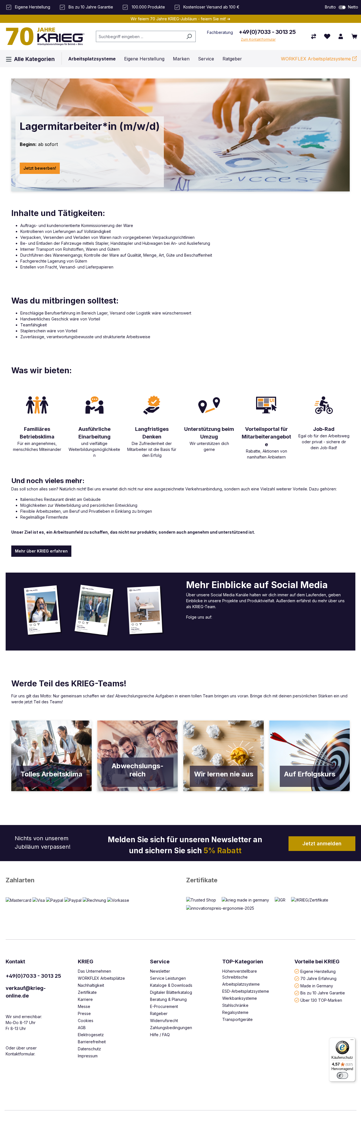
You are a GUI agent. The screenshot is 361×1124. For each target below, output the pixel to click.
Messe (84, 1006)
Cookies (85, 1020)
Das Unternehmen (94, 971)
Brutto (330, 7)
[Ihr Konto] (340, 36)
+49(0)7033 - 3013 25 (267, 32)
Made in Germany (316, 985)
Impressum (88, 1055)
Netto (353, 7)
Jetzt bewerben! (39, 168)
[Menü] (352, 1041)
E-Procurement (164, 1006)
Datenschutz (89, 1048)
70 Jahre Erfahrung (318, 978)
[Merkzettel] (327, 36)
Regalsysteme (235, 1012)
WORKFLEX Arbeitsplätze (101, 978)
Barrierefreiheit (92, 1041)
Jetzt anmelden (322, 843)
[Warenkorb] (354, 36)
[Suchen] (189, 36)
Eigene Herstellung (318, 971)
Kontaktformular (20, 1053)
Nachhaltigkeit (91, 985)
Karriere (85, 999)
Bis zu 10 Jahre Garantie (322, 992)
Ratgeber (159, 1013)
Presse (84, 1013)
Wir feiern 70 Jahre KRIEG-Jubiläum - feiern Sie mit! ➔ (180, 18)
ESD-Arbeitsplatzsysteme (245, 991)
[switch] (342, 7)
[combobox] (139, 36)
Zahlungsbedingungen (171, 1027)
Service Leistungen (168, 978)
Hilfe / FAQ (160, 1034)
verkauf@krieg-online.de (26, 992)
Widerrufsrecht (164, 1020)
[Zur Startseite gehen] (45, 36)
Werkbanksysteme (239, 998)
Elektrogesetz (91, 1034)
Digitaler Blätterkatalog (171, 992)
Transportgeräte (237, 1019)
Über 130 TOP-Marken (321, 1000)
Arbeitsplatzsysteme (241, 984)
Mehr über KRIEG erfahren (41, 551)
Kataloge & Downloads (171, 985)
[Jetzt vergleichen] (313, 36)
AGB (82, 1027)
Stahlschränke (235, 1005)
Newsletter (160, 971)
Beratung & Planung (168, 999)
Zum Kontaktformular (258, 39)
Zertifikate (201, 880)
